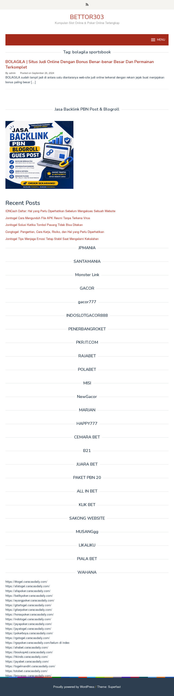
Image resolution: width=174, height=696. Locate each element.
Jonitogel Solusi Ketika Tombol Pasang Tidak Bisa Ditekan (44, 225)
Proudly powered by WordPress (73, 686)
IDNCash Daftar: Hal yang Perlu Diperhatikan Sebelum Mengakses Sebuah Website (60, 211)
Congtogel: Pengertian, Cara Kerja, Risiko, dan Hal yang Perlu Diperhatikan (54, 232)
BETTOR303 (87, 17)
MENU (161, 40)
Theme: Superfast (109, 686)
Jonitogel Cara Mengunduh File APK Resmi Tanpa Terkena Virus (47, 218)
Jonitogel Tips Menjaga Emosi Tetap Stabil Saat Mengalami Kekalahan (52, 239)
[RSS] (87, 4)
